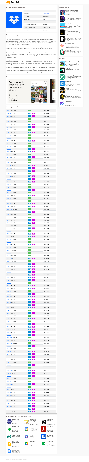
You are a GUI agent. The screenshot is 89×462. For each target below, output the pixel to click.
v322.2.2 (9, 160)
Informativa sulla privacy (21, 459)
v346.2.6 (9, 335)
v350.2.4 (9, 351)
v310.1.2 (9, 143)
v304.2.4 (9, 110)
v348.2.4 (9, 332)
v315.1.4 (9, 135)
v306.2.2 (9, 116)
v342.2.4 (9, 324)
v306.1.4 (9, 250)
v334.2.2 (9, 288)
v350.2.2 (9, 340)
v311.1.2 (9, 217)
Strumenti (14, 457)
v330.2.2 (9, 187)
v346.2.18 (9, 343)
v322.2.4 (9, 165)
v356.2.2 (9, 406)
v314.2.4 (9, 140)
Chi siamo (18, 457)
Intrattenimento (9, 457)
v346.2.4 (9, 307)
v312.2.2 (9, 127)
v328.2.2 (9, 173)
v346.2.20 (9, 337)
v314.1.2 (9, 138)
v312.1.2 (9, 239)
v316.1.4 (9, 247)
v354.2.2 (9, 357)
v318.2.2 (9, 154)
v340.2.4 (9, 313)
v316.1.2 (9, 146)
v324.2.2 (9, 149)
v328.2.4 (9, 176)
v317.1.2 (9, 253)
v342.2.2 (9, 310)
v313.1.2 (9, 129)
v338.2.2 (9, 326)
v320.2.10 (9, 209)
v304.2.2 (9, 190)
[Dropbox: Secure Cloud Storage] (28, 91)
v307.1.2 (9, 214)
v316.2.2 (9, 225)
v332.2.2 (9, 280)
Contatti (22, 457)
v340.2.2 (9, 302)
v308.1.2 (9, 201)
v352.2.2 (9, 348)
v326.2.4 (9, 231)
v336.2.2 (9, 296)
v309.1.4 (9, 162)
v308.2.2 (9, 121)
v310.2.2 (9, 119)
